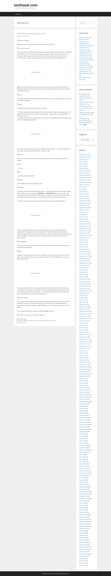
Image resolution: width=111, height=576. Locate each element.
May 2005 (82, 480)
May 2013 (82, 300)
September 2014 (84, 263)
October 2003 (83, 524)
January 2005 (83, 489)
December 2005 (84, 471)
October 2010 (83, 371)
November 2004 (84, 494)
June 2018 (82, 189)
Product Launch (23, 319)
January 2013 (83, 309)
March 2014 (82, 277)
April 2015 (82, 247)
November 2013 (84, 286)
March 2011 (82, 360)
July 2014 (82, 268)
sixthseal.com (26, 5)
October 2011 (83, 344)
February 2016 (83, 224)
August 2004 (83, 501)
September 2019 (84, 157)
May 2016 (82, 217)
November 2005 (84, 473)
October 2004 (83, 496)
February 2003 (83, 542)
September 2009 (84, 401)
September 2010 (84, 374)
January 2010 (83, 392)
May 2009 (82, 411)
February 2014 (83, 279)
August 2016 (83, 210)
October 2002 (83, 551)
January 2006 (83, 468)
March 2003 (82, 540)
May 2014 (82, 272)
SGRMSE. (82, 102)
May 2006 (82, 459)
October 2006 (83, 448)
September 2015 (84, 235)
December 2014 (84, 256)
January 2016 (83, 226)
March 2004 (82, 512)
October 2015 (83, 233)
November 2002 (84, 549)
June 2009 (82, 408)
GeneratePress (65, 573)
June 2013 (82, 298)
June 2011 (82, 353)
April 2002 (82, 565)
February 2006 (83, 466)
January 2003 (83, 545)
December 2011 (84, 339)
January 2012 (83, 337)
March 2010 (82, 388)
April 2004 (82, 510)
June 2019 (82, 161)
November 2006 (84, 445)
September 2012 (84, 318)
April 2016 (82, 219)
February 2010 (83, 390)
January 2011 (83, 364)
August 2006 (83, 452)
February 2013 (83, 307)
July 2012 (82, 323)
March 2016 (82, 221)
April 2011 (82, 358)
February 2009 (83, 418)
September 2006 (84, 450)
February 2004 (83, 514)
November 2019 (84, 154)
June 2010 (82, 381)
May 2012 (82, 328)
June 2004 (82, 505)
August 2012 (83, 321)
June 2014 (82, 270)
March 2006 (82, 464)
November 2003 (84, 521)
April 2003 (82, 538)
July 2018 (82, 187)
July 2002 (82, 558)
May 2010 (82, 383)
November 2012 (84, 314)
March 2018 (82, 194)
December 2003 (84, 519)
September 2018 (84, 182)
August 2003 (83, 528)
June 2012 (82, 325)
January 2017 (83, 198)
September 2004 (84, 498)
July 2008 (82, 434)
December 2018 (84, 175)
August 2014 (83, 265)
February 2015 (83, 251)
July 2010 (82, 378)
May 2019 (82, 164)
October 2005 (83, 475)
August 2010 (83, 376)
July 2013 (82, 295)
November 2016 (84, 203)
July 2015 (82, 240)
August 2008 (83, 431)
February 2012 (83, 334)
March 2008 (82, 443)
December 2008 (84, 422)
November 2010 (84, 369)
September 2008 (84, 429)
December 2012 (84, 311)
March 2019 (82, 168)
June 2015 (82, 242)
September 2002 (84, 554)
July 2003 (82, 531)
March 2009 (82, 415)
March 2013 (82, 304)
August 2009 (83, 404)
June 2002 (82, 561)
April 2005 (82, 482)
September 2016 (84, 208)
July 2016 (82, 212)
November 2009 (84, 397)
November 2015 (84, 231)
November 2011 (84, 341)
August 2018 (83, 184)
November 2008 (84, 424)
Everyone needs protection (31, 33)
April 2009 (82, 413)
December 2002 (84, 547)
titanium (48, 320)
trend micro (53, 320)
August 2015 (83, 238)
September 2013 (84, 291)
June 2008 (82, 436)
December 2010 (84, 367)
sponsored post (41, 320)
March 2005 (82, 484)
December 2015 (84, 228)
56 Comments (22, 322)
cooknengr (82, 119)
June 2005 (82, 478)
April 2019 (82, 166)
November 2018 (84, 178)
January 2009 (83, 420)
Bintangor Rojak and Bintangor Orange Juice (86, 114)
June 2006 (82, 457)
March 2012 (82, 332)
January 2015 (83, 254)
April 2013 (82, 302)
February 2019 (83, 171)
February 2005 (83, 487)
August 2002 (83, 556)
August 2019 (83, 159)
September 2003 (84, 526)
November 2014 (84, 258)
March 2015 (82, 249)
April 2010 (82, 385)
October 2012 (83, 316)
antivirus (21, 320)
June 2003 (82, 533)
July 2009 (82, 406)
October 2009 (83, 399)
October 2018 (83, 180)
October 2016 (83, 205)
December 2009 (84, 394)
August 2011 (83, 348)
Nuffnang (25, 320)
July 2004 (82, 503)
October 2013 (83, 288)
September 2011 (84, 346)
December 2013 (84, 284)
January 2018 (83, 196)
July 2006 (82, 454)
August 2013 (83, 293)
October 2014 (83, 261)
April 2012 (82, 330)
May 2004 (82, 508)
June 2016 (82, 214)
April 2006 (82, 461)
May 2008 (82, 438)
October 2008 (83, 427)
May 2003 (82, 535)
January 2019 (83, 173)
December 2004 (84, 491)
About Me (18, 14)
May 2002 (82, 563)
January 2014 (83, 281)
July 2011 (82, 351)
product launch (32, 320)
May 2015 (82, 244)
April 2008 (82, 441)
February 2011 (83, 362)
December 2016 (84, 201)
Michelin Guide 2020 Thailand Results (85, 108)
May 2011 (82, 355)
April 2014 (82, 274)
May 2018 (82, 191)
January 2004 (83, 517)
